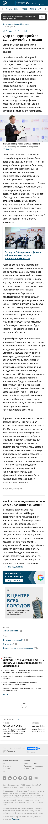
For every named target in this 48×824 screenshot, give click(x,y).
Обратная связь (30, 763)
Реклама (6, 768)
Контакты (7, 766)
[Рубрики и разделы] (43, 3)
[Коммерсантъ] (5, 3)
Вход (34, 3)
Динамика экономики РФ (13, 640)
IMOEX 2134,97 (35, 9)
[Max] (30, 778)
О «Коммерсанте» (10, 760)
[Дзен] (15, 778)
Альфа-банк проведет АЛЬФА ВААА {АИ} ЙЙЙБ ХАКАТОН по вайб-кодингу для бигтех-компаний (14, 732)
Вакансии (6, 771)
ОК (42, 17)
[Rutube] (25, 778)
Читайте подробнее (13, 566)
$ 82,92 (9, 9)
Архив (5, 763)
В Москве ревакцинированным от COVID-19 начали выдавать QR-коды (22, 689)
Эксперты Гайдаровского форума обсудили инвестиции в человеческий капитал (23, 255)
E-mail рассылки (31, 768)
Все (19, 719)
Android (27, 760)
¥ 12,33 (24, 9)
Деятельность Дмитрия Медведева (16, 24)
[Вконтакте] (10, 778)
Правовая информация (33, 766)
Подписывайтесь (14, 581)
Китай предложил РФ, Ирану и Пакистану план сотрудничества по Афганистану (20, 683)
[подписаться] (21, 631)
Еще (4, 694)
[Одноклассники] (20, 778)
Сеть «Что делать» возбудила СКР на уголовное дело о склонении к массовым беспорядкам (23, 671)
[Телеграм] (4, 778)
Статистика (8, 644)
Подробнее (16, 819)
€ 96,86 (16, 9)
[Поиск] (38, 3)
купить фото (7, 149)
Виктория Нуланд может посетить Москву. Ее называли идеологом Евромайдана (23, 662)
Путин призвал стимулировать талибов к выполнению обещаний (23, 677)
